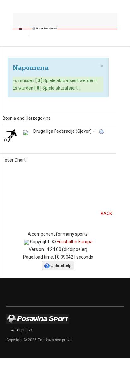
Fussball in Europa (74, 241)
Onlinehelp (61, 265)
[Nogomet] (10, 135)
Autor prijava (22, 330)
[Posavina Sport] (44, 28)
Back (106, 213)
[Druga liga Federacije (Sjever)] (25, 132)
